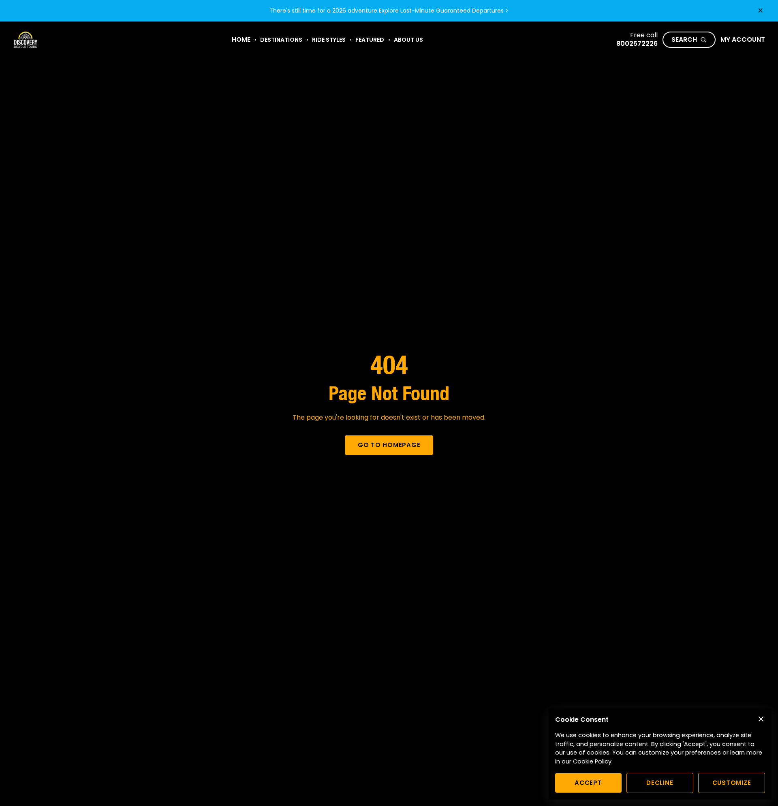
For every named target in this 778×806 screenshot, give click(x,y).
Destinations (281, 40)
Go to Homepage (389, 445)
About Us (408, 40)
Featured (369, 40)
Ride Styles (329, 40)
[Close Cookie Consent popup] (761, 719)
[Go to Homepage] (25, 39)
